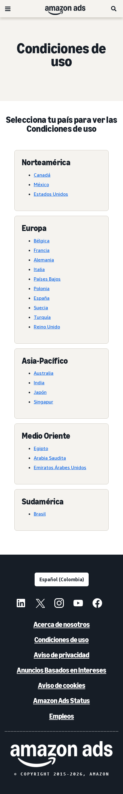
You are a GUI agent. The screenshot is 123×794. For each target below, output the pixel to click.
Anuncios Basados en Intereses (61, 670)
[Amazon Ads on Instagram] (59, 604)
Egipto (41, 448)
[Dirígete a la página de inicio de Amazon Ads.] (61, 754)
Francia (42, 250)
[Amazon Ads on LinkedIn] (21, 604)
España (42, 298)
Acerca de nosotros (61, 624)
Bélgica (42, 241)
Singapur (43, 402)
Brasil (40, 514)
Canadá (42, 175)
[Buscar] (114, 8)
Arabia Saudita (50, 458)
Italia (39, 269)
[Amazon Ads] (60, 9)
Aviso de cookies (61, 685)
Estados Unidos (51, 194)
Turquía (42, 317)
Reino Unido (47, 327)
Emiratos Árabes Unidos (60, 467)
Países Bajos (47, 279)
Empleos (61, 716)
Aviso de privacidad (61, 655)
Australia (43, 373)
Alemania (44, 260)
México (41, 184)
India (39, 382)
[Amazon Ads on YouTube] (78, 604)
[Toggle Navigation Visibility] (8, 9)
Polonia (42, 288)
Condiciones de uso (61, 639)
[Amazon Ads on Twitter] (40, 604)
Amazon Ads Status (61, 700)
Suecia (41, 307)
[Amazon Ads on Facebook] (97, 604)
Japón (40, 392)
